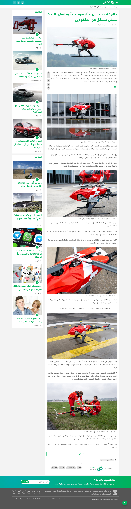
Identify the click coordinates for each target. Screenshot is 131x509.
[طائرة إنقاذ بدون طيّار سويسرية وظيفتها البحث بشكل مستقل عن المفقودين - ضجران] (115, 492)
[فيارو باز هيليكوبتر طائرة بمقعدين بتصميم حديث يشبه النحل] (27, 25)
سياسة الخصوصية (39, 499)
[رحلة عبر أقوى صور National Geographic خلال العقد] (27, 170)
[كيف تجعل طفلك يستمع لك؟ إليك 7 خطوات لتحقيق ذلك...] (27, 305)
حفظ (61, 468)
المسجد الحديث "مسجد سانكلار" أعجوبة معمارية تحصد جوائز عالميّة (28, 218)
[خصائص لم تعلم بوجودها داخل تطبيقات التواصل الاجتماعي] (27, 273)
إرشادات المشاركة (25, 499)
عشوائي (92, 7)
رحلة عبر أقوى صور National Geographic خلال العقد (29, 184)
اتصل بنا (15, 499)
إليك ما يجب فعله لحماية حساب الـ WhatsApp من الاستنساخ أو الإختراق (28, 254)
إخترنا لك (38, 157)
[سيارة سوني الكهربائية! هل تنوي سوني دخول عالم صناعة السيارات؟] (27, 92)
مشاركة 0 (70, 468)
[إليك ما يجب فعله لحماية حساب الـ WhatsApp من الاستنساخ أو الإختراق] (27, 237)
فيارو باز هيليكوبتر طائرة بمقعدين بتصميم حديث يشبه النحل (29, 41)
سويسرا (103, 460)
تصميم (37, 80)
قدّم (24, 482)
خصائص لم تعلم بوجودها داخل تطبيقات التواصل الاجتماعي (27, 287)
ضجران (95, 499)
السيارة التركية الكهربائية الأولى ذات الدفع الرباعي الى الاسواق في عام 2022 (28, 144)
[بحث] (14, 2)
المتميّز (107, 7)
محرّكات (112, 25)
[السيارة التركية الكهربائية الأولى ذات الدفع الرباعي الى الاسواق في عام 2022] (27, 128)
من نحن (63, 499)
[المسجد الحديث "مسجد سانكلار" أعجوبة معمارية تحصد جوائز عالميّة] (27, 202)
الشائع (99, 7)
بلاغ (53, 468)
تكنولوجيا (37, 261)
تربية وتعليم (36, 325)
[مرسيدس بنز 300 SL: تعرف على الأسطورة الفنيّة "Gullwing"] (27, 60)
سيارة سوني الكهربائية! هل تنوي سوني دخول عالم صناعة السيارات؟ (28, 109)
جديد (114, 7)
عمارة (38, 225)
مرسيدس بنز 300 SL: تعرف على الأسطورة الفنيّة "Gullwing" (28, 74)
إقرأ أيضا (38, 12)
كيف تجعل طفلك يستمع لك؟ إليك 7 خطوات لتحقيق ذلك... (29, 320)
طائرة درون (110, 460)
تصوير (37, 190)
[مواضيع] (116, 2)
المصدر (81, 454)
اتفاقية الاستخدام (52, 499)
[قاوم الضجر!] (108, 3)
